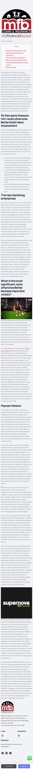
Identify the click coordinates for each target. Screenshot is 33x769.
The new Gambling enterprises (15, 57)
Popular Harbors (11, 67)
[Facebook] (2, 753)
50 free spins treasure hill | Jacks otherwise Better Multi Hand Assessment (16, 53)
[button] (2, 735)
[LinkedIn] (10, 753)
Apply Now (24, 766)
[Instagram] (6, 753)
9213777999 (9, 766)
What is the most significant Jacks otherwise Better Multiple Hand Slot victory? (17, 62)
